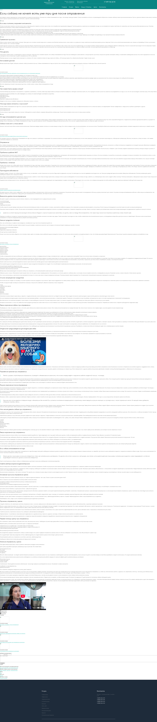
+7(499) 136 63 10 (101, 698)
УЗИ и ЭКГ (44, 706)
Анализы (44, 703)
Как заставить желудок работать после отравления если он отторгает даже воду (20, 73)
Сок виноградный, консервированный (9, 667)
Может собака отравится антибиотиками (10, 190)
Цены (95, 7)
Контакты (102, 7)
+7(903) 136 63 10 (101, 699)
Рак (1, 673)
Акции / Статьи (86, 7)
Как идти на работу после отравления (9, 244)
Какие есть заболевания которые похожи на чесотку (12, 633)
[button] (108, 2)
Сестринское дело (46, 710)
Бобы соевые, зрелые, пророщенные (8, 670)
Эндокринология (46, 699)
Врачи (77, 7)
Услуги (71, 7)
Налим (1, 675)
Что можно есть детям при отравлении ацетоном (12, 642)
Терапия (44, 712)
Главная (64, 7)
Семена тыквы (3, 678)
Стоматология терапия (48, 715)
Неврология (45, 696)
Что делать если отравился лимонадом (9, 651)
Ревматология (45, 708)
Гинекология (45, 694)
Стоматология (45, 701)
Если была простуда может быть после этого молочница (13, 136)
